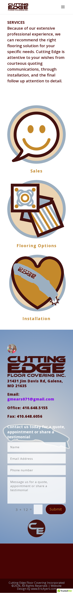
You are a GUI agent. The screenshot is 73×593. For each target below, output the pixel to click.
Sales (36, 171)
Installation (36, 318)
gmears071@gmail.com (30, 399)
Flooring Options (37, 245)
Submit (56, 509)
